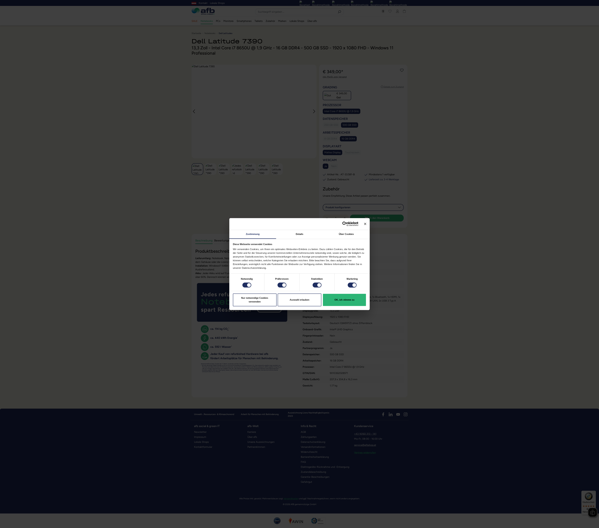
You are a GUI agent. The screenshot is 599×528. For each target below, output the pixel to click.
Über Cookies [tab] (346, 234)
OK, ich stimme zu (344, 300)
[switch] (282, 284)
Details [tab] (299, 234)
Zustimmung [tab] (253, 234)
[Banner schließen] (365, 224)
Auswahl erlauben (299, 300)
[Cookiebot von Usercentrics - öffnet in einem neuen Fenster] (344, 223)
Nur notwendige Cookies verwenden (254, 300)
